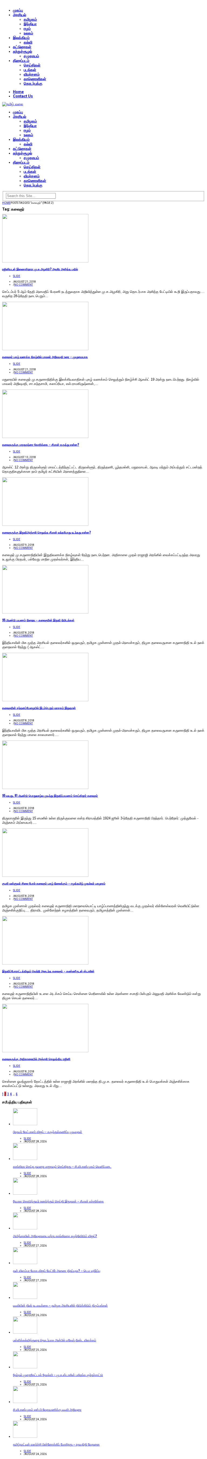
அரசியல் (19, 15)
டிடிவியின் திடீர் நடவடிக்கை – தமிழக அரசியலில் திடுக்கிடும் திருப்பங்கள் (60, 1305)
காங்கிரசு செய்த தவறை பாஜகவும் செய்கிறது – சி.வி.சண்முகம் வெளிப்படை (62, 1166)
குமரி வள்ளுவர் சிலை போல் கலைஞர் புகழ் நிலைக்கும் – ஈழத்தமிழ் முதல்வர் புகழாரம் (53, 883)
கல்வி (28, 42)
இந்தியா (30, 24)
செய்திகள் (32, 65)
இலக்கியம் (21, 38)
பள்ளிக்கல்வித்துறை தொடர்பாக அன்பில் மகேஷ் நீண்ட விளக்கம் (54, 1340)
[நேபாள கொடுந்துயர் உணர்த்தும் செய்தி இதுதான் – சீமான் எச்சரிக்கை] (25, 1193)
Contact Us (23, 96)
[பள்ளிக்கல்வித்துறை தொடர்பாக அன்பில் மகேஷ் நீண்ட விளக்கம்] (25, 1332)
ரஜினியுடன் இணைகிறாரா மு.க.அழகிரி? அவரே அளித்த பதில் (40, 269)
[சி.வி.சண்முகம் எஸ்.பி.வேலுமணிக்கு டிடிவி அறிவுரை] (25, 1402)
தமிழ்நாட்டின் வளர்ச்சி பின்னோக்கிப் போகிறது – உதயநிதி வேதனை (56, 1444)
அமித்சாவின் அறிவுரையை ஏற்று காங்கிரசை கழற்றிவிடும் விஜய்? (55, 1235)
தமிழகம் (30, 19)
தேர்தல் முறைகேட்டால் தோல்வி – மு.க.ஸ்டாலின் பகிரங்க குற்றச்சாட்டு (58, 1374)
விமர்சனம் (32, 74)
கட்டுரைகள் (22, 47)
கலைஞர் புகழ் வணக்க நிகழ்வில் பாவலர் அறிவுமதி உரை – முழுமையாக (45, 357)
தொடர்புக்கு (33, 83)
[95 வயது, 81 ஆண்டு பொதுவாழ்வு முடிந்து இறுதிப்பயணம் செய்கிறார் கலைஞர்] (45, 788)
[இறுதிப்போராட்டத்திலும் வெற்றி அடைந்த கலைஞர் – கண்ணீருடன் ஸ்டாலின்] (45, 963)
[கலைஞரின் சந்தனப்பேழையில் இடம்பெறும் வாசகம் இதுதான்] (45, 700)
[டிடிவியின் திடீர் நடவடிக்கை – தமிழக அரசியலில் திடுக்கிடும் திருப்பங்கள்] (25, 1298)
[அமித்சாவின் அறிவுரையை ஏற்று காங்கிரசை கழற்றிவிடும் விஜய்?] (25, 1228)
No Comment (23, 284)
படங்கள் (30, 70)
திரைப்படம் (21, 60)
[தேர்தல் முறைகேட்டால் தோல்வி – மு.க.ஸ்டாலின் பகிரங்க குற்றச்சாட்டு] (25, 1367)
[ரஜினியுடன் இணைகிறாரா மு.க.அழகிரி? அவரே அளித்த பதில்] (45, 261)
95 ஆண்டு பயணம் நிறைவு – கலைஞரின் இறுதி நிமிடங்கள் (38, 620)
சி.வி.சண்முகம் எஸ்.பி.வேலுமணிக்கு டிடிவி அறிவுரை (47, 1409)
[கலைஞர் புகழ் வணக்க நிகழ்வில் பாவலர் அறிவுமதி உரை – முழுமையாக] (45, 349)
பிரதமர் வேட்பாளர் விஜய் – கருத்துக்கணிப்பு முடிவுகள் (47, 1131)
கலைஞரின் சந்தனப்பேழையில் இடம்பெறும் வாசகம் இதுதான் (39, 708)
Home (18, 92)
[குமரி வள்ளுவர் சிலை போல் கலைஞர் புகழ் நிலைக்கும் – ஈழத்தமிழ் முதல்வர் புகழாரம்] (45, 876)
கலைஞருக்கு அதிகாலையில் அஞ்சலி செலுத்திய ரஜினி (36, 1059)
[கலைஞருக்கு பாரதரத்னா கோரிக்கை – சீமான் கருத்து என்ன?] (45, 437)
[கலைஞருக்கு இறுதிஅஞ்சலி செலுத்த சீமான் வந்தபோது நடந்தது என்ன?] (45, 524)
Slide (16, 276)
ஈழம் (27, 28)
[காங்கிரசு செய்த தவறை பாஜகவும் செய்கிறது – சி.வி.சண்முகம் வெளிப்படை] (25, 1159)
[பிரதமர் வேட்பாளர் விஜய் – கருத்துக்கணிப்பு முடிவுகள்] (25, 1124)
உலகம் (28, 33)
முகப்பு (18, 10)
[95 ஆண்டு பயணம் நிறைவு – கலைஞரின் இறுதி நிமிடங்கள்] (45, 612)
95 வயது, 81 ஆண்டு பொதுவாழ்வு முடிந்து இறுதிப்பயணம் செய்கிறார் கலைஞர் (50, 795)
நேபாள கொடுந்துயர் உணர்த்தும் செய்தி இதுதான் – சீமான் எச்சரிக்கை (58, 1201)
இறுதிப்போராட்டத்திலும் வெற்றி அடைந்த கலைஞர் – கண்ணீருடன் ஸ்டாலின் (48, 971)
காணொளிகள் (35, 79)
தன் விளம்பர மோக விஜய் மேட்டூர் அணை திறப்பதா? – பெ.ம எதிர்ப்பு (56, 1270)
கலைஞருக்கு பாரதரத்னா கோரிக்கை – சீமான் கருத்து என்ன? (40, 444)
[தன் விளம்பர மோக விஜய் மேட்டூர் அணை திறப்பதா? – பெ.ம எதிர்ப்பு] (25, 1263)
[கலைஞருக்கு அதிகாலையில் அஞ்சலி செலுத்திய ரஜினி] (45, 1051)
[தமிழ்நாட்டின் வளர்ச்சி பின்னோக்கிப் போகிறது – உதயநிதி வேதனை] (25, 1437)
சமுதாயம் (31, 56)
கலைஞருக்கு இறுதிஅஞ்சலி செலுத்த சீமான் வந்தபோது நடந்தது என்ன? (46, 532)
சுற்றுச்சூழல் (22, 51)
